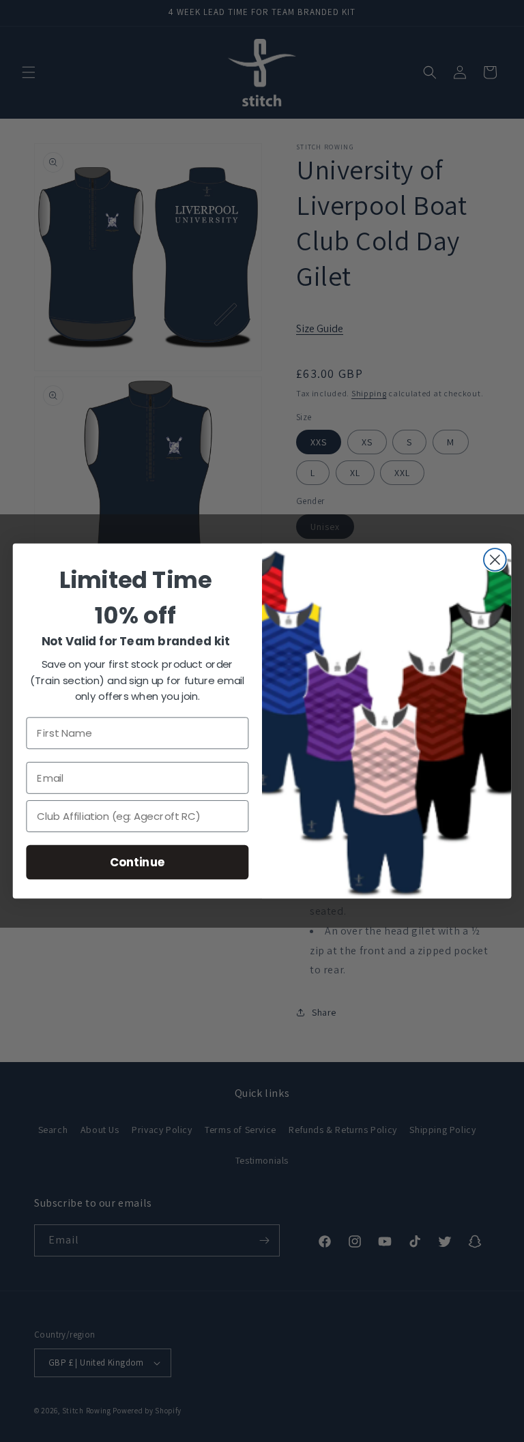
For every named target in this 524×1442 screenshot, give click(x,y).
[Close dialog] (495, 559)
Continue (137, 862)
